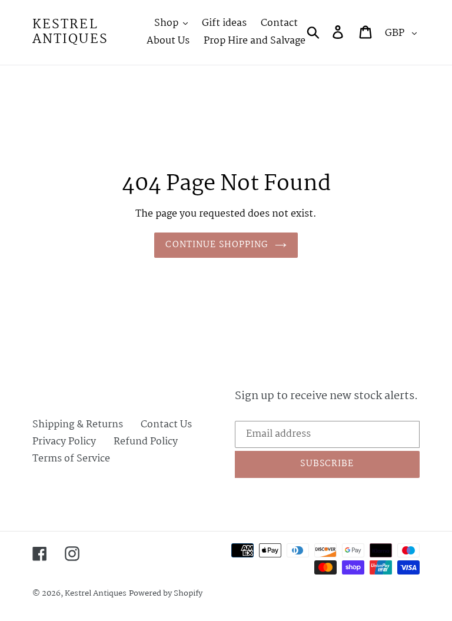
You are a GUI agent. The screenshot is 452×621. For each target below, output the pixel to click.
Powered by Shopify (165, 593)
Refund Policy (146, 442)
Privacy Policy (64, 442)
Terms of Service (71, 459)
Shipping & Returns (77, 425)
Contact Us (166, 425)
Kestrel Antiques (70, 32)
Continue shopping (216, 245)
